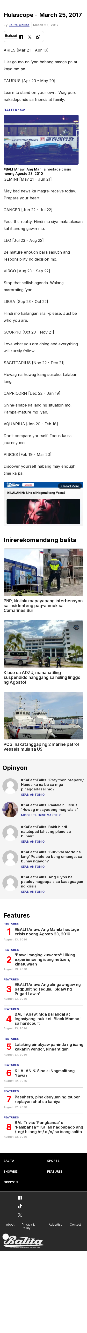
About (10, 1224)
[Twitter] (29, 37)
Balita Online (19, 25)
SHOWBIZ (11, 1171)
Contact (75, 1224)
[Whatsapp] (38, 37)
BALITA (9, 1160)
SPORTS (53, 1160)
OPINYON (11, 1182)
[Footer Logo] (23, 1241)
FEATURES (54, 1171)
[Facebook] (21, 37)
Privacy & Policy (28, 1226)
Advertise (56, 1224)
